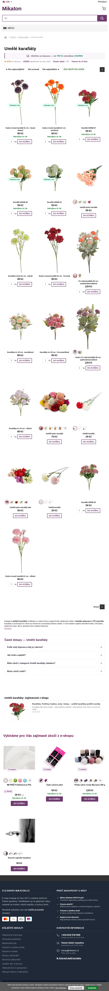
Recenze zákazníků (11, 959)
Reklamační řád (9, 943)
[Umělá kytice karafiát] (88, 175)
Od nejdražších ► (51, 69)
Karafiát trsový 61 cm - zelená (20, 276)
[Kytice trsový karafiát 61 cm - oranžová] (54, 101)
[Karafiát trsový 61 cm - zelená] (20, 249)
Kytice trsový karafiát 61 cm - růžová (20, 576)
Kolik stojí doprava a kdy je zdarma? (25, 647)
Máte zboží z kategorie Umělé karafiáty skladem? (31, 663)
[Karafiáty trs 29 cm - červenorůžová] (54, 325)
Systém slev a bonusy (12, 964)
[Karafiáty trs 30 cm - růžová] (20, 401)
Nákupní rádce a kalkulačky (15, 972)
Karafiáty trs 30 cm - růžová (20, 429)
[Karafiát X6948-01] (54, 175)
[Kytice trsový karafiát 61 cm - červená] (54, 249)
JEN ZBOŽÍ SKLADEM (73, 69)
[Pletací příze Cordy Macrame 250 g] (89, 760)
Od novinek (33, 69)
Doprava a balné (9, 951)
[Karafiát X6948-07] (88, 101)
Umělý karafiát (89, 434)
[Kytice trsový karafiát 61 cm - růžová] (20, 549)
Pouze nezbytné (76, 988)
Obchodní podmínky (11, 939)
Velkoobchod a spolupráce (14, 968)
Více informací (60, 988)
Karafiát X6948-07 (88, 128)
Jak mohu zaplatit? (16, 655)
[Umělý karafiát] (88, 401)
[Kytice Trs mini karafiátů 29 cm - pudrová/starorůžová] (88, 325)
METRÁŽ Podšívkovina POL (19, 785)
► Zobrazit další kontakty (69, 958)
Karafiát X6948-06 (20, 202)
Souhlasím (92, 988)
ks (16, 142)
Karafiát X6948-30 (88, 502)
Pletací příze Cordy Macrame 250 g (90, 785)
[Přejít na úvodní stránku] (6, 37)
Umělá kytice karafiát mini (20, 507)
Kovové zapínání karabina (19, 858)
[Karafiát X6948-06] (20, 175)
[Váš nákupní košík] (104, 9)
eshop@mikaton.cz (70, 950)
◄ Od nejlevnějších (14, 69)
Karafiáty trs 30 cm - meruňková (20, 352)
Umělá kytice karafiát (88, 207)
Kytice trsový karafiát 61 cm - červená (54, 276)
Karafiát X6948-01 (54, 202)
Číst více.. (8, 628)
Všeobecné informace (12, 935)
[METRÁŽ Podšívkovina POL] (19, 760)
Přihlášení (102, 2)
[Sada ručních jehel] (54, 760)
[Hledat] (102, 18)
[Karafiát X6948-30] (88, 475)
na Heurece (12, 61)
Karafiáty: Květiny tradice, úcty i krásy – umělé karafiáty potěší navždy (66, 704)
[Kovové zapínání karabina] (19, 832)
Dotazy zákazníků (10, 955)
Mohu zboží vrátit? (16, 671)
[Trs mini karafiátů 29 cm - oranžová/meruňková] (88, 249)
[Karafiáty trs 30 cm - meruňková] (20, 325)
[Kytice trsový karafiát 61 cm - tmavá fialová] (20, 101)
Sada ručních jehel (54, 785)
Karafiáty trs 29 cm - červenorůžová (54, 352)
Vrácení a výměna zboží (13, 947)
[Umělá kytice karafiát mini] (20, 475)
